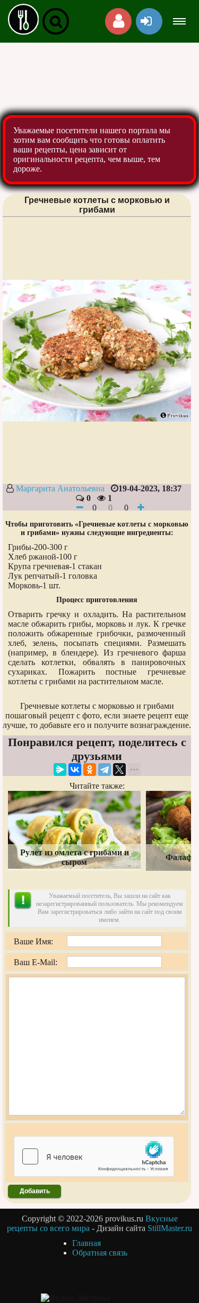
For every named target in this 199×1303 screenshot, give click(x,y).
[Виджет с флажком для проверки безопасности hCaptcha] (94, 1156)
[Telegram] (104, 769)
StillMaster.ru (170, 1228)
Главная (86, 1243)
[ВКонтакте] (74, 769)
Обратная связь (99, 1252)
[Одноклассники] (89, 769)
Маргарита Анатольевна (60, 488)
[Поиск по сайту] (55, 21)
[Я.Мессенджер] (60, 769)
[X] (119, 769)
